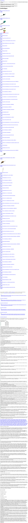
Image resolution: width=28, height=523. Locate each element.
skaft (3, 424)
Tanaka (23, 422)
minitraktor (17, 425)
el (16, 424)
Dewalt (20, 420)
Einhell (24, 420)
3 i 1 (12, 423)
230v (11, 423)
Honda (26, 421)
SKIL (17, 422)
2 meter (7, 423)
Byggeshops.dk (2, 0)
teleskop (1, 420)
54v (23, 423)
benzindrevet (9, 419)
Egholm (22, 420)
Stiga (20, 422)
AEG (6, 420)
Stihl (21, 422)
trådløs (3, 420)
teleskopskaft (7, 424)
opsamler (1, 424)
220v (10, 423)
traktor (21, 425)
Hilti (20, 421)
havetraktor (7, 425)
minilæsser (15, 425)
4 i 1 (17, 423)
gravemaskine (4, 425)
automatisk (3, 419)
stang (20, 424)
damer (1, 425)
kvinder (10, 425)
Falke (25, 420)
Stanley (19, 422)
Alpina (10, 420)
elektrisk (12, 419)
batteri (13, 424)
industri (23, 419)
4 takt (18, 423)
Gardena (9, 421)
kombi (25, 419)
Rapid (4, 422)
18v (5, 423)
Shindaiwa (15, 422)
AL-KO (8, 420)
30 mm (14, 423)
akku (0, 419)
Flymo (5, 421)
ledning (25, 425)
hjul (17, 424)
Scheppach (12, 422)
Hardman (19, 421)
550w (25, 423)
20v (8, 423)
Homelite (24, 421)
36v (15, 423)
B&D (12, 420)
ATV (23, 424)
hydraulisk (19, 419)
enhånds (14, 419)
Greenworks (15, 421)
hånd (21, 419)
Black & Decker (15, 420)
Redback (6, 422)
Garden (7, 421)
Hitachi (22, 421)
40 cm (20, 423)
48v (22, 423)
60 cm (27, 423)
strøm (21, 424)
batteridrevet (5, 419)
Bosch (18, 420)
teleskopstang (11, 424)
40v (21, 423)
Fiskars (1, 421)
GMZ (11, 421)
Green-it (13, 421)
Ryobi (8, 422)
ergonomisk (16, 419)
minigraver (12, 425)
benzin (15, 424)
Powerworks (1, 422)
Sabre (9, 422)
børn (26, 424)
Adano (5, 420)
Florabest (3, 421)
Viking (2, 423)
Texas (25, 422)
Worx (4, 423)
